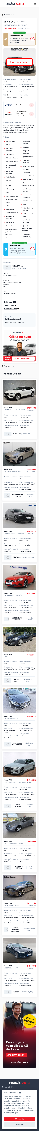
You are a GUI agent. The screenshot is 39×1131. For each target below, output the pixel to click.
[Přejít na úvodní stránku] (13, 3)
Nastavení (19, 1124)
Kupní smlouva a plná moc (15, 322)
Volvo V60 (8, 408)
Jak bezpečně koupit (13, 319)
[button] (11, 309)
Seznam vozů (9, 15)
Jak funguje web (26, 1002)
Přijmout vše (19, 1119)
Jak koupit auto (12, 1002)
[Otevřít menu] (35, 3)
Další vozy (8, 302)
